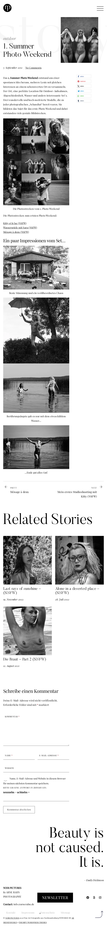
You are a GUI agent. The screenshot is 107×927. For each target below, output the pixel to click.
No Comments (33, 67)
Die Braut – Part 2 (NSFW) (24, 659)
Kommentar (12, 716)
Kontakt (10, 912)
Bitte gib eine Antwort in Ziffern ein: (25, 787)
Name (8, 755)
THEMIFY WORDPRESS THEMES (33, 922)
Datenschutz (48, 912)
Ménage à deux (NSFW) (16, 231)
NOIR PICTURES (12, 918)
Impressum (27, 912)
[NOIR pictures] (7, 11)
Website (9, 768)
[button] (84, 76)
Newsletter (55, 897)
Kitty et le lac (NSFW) (14, 223)
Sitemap (65, 912)
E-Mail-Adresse (49, 755)
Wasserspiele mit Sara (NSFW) (20, 227)
